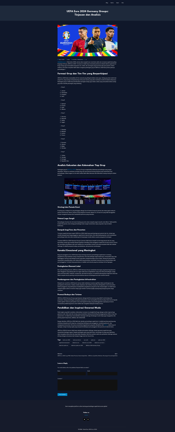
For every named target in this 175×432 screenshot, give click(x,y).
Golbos (106, 325)
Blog (107, 2)
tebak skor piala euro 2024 (77, 345)
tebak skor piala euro (63, 345)
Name (59, 371)
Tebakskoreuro (80, 59)
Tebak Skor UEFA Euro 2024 (90, 429)
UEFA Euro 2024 (71, 169)
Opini (117, 2)
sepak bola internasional (64, 342)
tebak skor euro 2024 (87, 342)
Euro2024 (75, 59)
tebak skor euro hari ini (99, 342)
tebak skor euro (75, 342)
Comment (60, 378)
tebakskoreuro (62, 62)
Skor (123, 2)
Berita (112, 2)
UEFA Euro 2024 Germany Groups (93, 345)
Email (89, 371)
